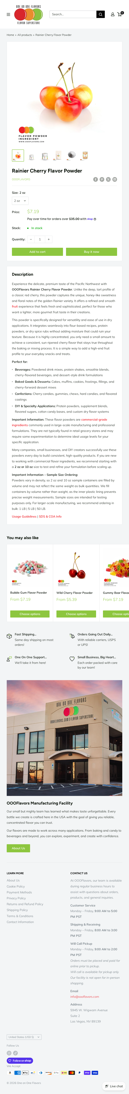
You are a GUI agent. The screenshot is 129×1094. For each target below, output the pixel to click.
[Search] (100, 14)
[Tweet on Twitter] (108, 179)
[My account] (112, 14)
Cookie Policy (16, 886)
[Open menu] (8, 14)
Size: (18, 193)
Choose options (30, 614)
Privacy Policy (16, 898)
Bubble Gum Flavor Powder (28, 592)
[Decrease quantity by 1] (30, 239)
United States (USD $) (21, 1037)
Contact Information (20, 922)
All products (24, 35)
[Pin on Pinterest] (102, 179)
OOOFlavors (21, 179)
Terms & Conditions (20, 916)
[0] (119, 14)
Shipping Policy (17, 910)
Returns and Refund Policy (25, 904)
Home (10, 35)
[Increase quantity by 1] (48, 239)
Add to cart (37, 252)
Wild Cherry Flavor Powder (74, 592)
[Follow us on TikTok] (15, 1052)
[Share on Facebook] (95, 179)
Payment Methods (19, 892)
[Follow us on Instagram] (9, 1052)
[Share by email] (114, 179)
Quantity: (18, 239)
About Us (18, 848)
